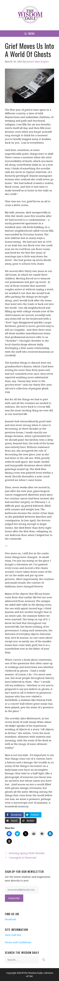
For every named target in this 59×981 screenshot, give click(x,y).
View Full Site (13, 935)
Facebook (10, 919)
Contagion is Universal (22, 857)
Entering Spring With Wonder (27, 853)
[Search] (43, 959)
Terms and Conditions (18, 942)
